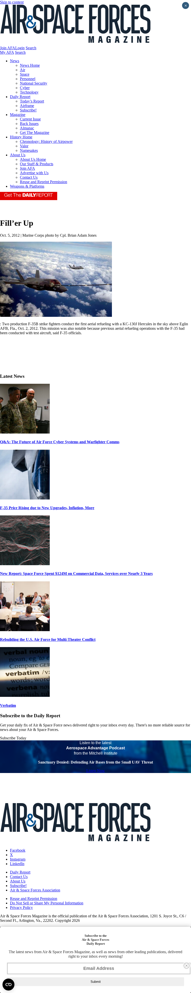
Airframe (27, 106)
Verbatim (8, 705)
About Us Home (33, 159)
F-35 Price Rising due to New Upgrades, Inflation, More (47, 508)
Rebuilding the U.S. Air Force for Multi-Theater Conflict (48, 639)
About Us (17, 155)
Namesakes (29, 150)
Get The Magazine (34, 132)
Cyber (25, 88)
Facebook (17, 850)
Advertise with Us (34, 173)
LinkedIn (17, 864)
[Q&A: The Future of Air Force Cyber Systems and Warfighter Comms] (25, 432)
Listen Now (95, 771)
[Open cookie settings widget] (8, 985)
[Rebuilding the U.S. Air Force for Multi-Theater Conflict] (25, 630)
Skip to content (12, 2)
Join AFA (7, 48)
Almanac (27, 128)
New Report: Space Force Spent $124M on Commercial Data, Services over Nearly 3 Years (76, 573)
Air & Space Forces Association (35, 890)
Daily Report (20, 97)
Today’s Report (32, 101)
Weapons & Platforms (27, 186)
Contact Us (29, 177)
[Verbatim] (25, 695)
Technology (29, 92)
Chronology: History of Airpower (46, 141)
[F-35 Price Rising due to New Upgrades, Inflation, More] (25, 498)
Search (31, 48)
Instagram (17, 859)
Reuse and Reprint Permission (43, 182)
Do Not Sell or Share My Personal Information (46, 903)
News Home (30, 65)
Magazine (17, 114)
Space (24, 74)
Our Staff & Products (36, 164)
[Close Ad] (186, 965)
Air (22, 70)
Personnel (27, 79)
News (14, 61)
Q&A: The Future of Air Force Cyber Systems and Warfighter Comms (59, 442)
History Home (21, 137)
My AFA (7, 52)
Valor (24, 146)
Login (20, 48)
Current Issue (30, 119)
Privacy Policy (21, 907)
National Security (33, 83)
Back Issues (29, 123)
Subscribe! (28, 110)
